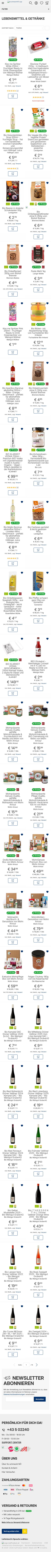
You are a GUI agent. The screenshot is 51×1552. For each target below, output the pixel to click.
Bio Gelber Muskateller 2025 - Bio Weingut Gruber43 (12, 1212)
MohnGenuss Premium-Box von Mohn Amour (38, 862)
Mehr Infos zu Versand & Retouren (15, 1522)
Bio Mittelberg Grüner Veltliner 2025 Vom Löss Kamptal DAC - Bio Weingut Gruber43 (38, 1035)
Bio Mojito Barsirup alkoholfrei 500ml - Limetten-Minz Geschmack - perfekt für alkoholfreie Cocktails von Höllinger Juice (13, 533)
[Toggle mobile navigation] (3, 3)
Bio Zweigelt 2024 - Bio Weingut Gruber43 (38, 1332)
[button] (30, 3)
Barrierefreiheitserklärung (34, 1545)
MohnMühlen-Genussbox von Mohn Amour (38, 919)
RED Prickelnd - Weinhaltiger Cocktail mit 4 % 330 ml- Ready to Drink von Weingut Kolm (38, 665)
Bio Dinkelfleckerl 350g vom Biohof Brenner (12, 273)
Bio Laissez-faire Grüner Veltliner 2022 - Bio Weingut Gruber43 (12, 1275)
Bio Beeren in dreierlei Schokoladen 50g (12, 209)
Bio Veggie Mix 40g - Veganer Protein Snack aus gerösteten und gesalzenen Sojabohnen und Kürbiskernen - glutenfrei (38, 141)
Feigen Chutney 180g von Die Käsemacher (38, 978)
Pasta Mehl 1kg (38, 271)
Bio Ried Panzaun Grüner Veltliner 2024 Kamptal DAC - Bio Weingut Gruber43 (12, 1154)
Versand (18, 86)
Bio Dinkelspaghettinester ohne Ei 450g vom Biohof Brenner (38, 215)
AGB (46, 1543)
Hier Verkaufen (8, 1472)
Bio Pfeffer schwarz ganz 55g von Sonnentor (38, 600)
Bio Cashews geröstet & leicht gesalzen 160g (38, 529)
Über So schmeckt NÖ (11, 1464)
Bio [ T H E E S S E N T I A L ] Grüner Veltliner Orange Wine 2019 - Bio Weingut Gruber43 (38, 1214)
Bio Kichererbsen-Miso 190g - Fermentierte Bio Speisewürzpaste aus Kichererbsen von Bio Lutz (38, 459)
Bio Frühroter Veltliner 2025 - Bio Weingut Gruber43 (38, 1153)
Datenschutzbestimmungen (14, 1394)
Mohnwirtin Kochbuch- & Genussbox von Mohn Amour (12, 920)
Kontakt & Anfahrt (9, 1468)
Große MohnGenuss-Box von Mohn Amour (12, 861)
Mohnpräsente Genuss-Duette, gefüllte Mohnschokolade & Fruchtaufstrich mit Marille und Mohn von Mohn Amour (12, 734)
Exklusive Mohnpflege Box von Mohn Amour (12, 978)
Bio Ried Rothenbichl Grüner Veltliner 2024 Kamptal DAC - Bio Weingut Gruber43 (12, 1094)
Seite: (20, 1365)
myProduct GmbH (21, 1548)
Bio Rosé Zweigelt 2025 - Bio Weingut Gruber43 (38, 1274)
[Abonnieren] (40, 1399)
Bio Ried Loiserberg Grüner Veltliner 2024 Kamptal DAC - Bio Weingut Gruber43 (38, 1094)
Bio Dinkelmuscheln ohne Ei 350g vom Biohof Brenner (38, 390)
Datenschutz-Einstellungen (12, 1545)
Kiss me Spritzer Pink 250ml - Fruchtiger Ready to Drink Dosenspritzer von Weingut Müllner (13, 333)
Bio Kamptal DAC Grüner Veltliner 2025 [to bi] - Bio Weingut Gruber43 (13, 1035)
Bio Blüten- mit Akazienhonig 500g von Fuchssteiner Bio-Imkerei (38, 332)
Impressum (25, 1543)
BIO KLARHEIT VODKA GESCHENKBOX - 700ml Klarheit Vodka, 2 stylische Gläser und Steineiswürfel (12, 669)
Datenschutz (37, 1543)
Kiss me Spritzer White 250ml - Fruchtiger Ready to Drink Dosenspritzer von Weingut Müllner (13, 68)
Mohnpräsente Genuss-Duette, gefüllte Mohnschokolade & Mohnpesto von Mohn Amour (12, 799)
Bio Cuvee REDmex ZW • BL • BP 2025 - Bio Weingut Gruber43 (12, 1333)
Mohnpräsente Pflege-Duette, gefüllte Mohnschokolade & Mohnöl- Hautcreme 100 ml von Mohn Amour (38, 800)
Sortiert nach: (8, 28)
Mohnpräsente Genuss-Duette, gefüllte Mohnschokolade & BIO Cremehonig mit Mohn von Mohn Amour (38, 734)
